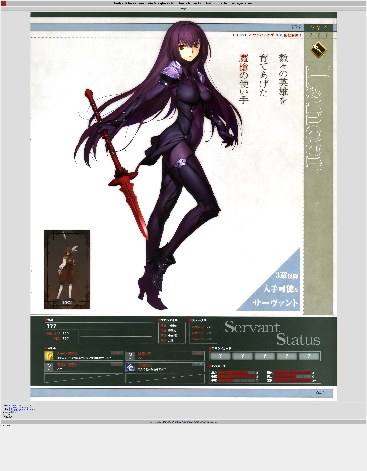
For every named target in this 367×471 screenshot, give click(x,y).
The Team (185, 421)
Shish (180, 421)
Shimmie (176, 421)
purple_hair (32, 409)
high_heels (13, 409)
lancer (19, 409)
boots (17, 407)
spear (18, 411)
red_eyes (12, 411)
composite (22, 407)
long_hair (25, 409)
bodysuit (12, 407)
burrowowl (12, 405)
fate (28, 407)
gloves (32, 407)
